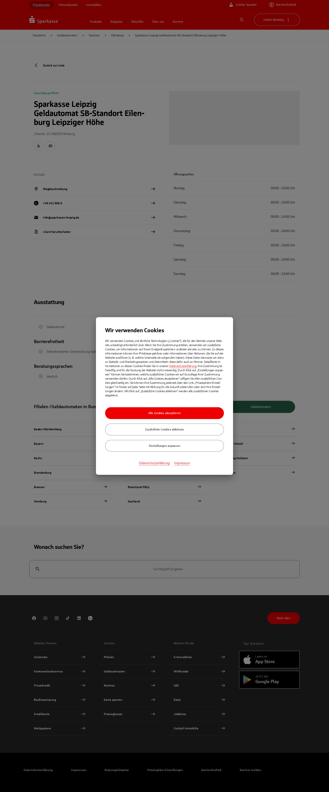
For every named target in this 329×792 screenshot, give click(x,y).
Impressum (182, 463)
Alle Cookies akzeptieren (164, 413)
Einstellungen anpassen (164, 445)
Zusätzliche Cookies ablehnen (164, 429)
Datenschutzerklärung (182, 366)
